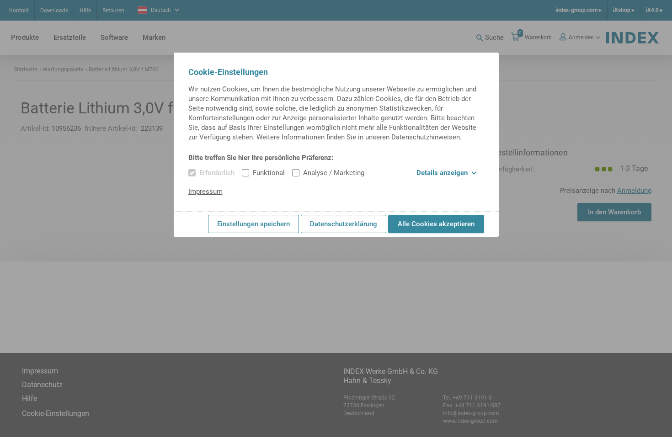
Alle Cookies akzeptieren (436, 224)
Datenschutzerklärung (343, 224)
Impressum (205, 191)
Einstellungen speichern (253, 224)
